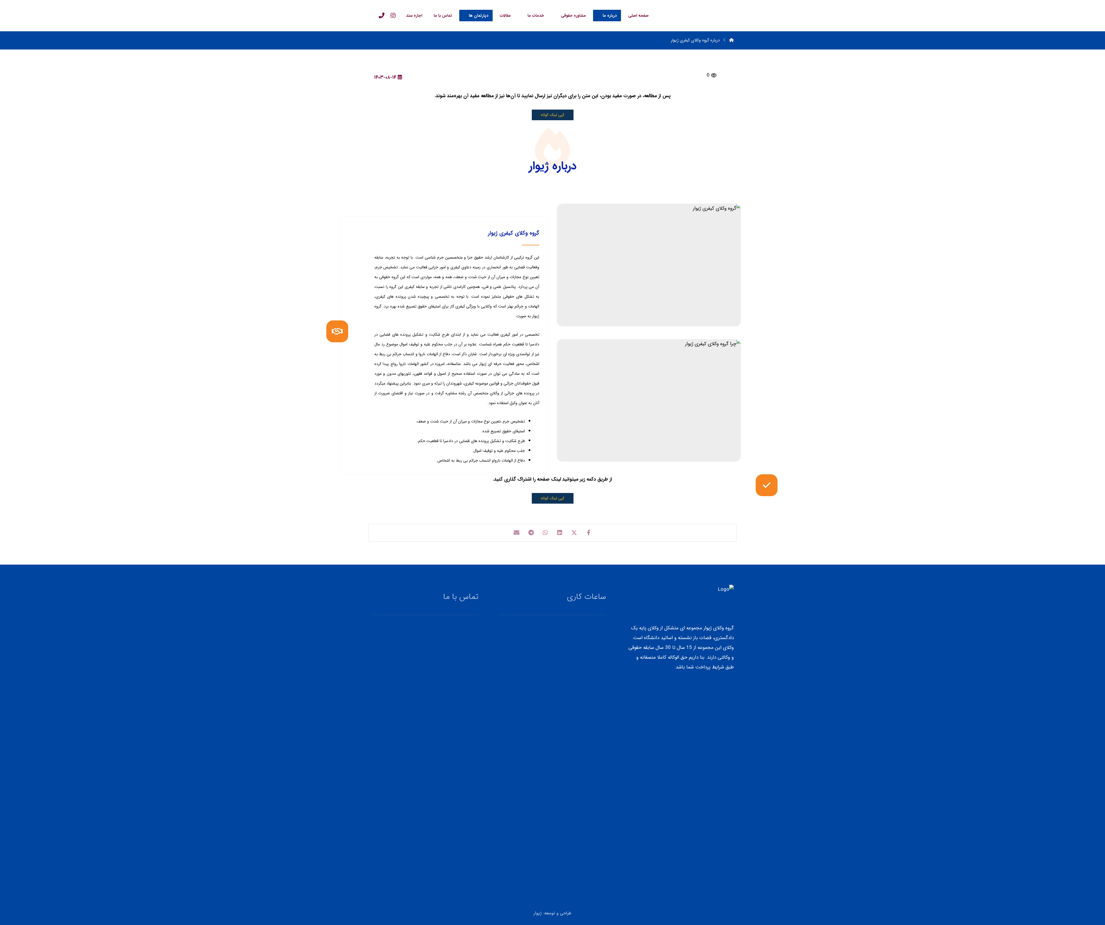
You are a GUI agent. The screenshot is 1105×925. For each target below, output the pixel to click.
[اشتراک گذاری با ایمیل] (516, 532)
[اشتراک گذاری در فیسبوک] (588, 532)
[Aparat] (715, 685)
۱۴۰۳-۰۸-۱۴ (385, 77)
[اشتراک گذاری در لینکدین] (559, 532)
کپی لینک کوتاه (552, 115)
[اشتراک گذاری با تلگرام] (531, 532)
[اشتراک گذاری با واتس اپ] (545, 532)
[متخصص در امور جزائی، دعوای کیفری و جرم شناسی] (714, 14)
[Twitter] (730, 685)
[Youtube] (707, 685)
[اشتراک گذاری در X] (574, 532)
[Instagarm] (393, 15)
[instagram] (722, 685)
